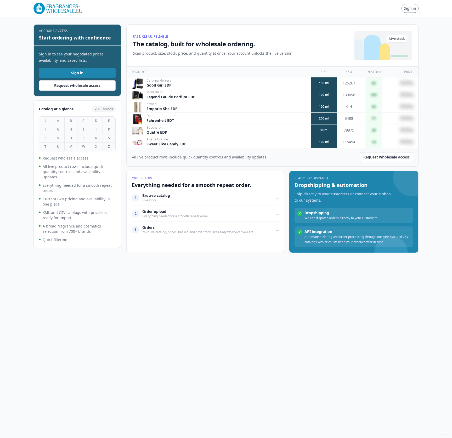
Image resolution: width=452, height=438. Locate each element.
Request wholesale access (77, 85)
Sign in (410, 8)
